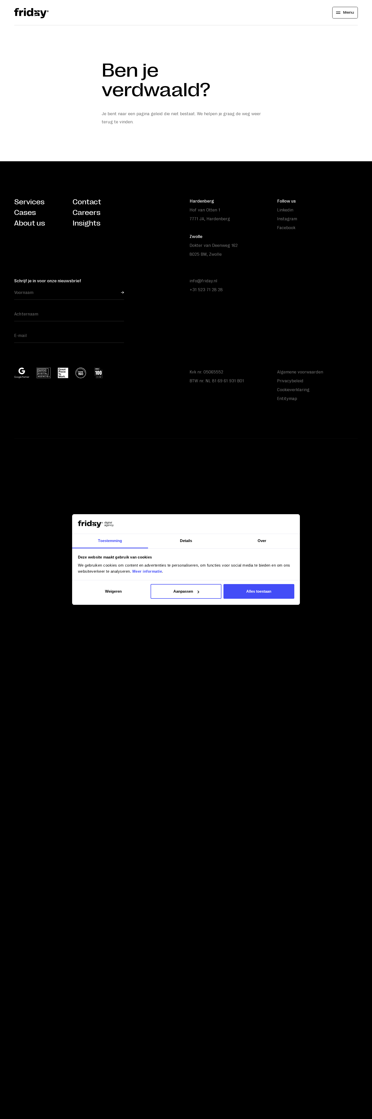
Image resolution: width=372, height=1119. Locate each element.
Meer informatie (147, 571)
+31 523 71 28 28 (206, 289)
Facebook (286, 227)
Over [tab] (262, 540)
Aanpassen (183, 591)
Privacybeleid (290, 380)
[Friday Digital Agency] (31, 12)
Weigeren (113, 591)
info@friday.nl (203, 280)
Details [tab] (186, 540)
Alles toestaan (258, 591)
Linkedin (285, 209)
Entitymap (287, 398)
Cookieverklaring (293, 389)
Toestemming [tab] (110, 540)
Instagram (287, 218)
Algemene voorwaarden (300, 371)
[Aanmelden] (122, 292)
